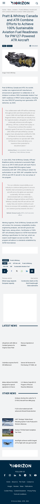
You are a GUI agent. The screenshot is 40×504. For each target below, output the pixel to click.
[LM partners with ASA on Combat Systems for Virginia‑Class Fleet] (10, 335)
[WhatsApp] (21, 271)
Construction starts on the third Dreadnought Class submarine (29, 283)
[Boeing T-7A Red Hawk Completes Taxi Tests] (7, 433)
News (9, 10)
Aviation (15, 10)
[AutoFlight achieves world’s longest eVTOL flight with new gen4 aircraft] (7, 443)
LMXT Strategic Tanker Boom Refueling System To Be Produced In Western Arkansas (26, 422)
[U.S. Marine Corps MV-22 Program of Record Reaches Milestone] (29, 374)
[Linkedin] (27, 271)
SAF (11, 266)
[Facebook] (11, 271)
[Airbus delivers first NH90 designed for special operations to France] (10, 374)
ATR (10, 263)
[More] (32, 271)
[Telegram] (25, 475)
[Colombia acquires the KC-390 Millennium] (10, 355)
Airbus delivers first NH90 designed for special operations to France (10, 385)
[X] (16, 271)
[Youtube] (35, 475)
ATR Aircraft (16, 263)
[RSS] (20, 475)
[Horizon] (20, 2)
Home (4, 10)
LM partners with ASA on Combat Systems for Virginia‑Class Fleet (9, 345)
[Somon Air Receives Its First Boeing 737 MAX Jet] (29, 355)
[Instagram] (10, 475)
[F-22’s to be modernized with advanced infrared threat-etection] (7, 411)
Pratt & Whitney (15, 260)
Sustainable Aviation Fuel (22, 266)
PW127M (5, 266)
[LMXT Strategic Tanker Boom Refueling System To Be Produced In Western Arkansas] (7, 422)
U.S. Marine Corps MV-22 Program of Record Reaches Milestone (28, 385)
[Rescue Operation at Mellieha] (29, 335)
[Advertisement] (20, 80)
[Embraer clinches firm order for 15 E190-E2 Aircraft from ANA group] (7, 401)
